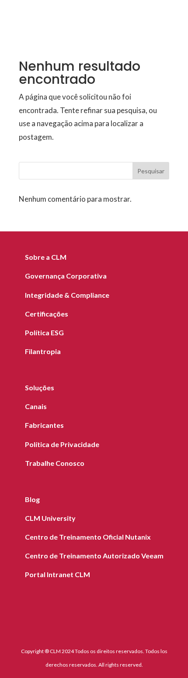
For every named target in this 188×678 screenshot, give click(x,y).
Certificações (46, 314)
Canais (36, 406)
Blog (32, 499)
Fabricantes (44, 425)
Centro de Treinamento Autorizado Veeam (94, 555)
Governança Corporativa (66, 276)
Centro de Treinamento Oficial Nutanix (88, 537)
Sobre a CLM (45, 257)
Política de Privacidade (62, 444)
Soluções (39, 387)
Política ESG (44, 332)
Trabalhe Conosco (54, 463)
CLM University (50, 518)
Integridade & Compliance (67, 295)
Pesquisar (150, 171)
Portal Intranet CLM (57, 574)
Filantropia (43, 351)
